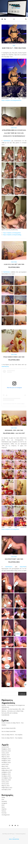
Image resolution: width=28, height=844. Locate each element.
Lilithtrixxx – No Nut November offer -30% (13, 709)
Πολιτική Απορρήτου (21, 833)
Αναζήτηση (22, 694)
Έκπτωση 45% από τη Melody (10, 713)
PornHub (4, 813)
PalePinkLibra (6, 140)
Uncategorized (5, 814)
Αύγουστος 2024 (6, 751)
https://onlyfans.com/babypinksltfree (11, 100)
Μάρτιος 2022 (5, 785)
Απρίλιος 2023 (6, 768)
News (3, 807)
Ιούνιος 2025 (5, 747)
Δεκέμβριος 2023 (6, 758)
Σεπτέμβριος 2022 (7, 778)
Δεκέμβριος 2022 (6, 772)
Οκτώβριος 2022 (6, 776)
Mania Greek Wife (11, 728)
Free (14, 45)
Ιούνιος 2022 (5, 783)
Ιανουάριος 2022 (6, 789)
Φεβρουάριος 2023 (7, 770)
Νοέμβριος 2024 (6, 749)
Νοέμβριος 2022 (6, 774)
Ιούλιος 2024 (5, 753)
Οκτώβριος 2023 (6, 762)
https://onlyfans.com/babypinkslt (12, 232)
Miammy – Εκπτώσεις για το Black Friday (12, 711)
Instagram (4, 803)
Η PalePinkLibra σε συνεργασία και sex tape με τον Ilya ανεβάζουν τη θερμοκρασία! (14, 133)
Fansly (3, 797)
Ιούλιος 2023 (5, 764)
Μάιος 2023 (5, 766)
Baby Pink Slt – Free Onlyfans (14, 48)
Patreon (4, 811)
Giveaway (4, 801)
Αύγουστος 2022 (6, 780)
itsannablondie (5, 715)
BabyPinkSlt (23, 566)
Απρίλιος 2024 (6, 754)
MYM (3, 805)
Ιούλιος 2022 (5, 782)
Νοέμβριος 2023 (6, 760)
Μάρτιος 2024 (5, 756)
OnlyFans (14, 127)
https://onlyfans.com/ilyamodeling (12, 234)
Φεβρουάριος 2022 (7, 787)
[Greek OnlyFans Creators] (14, 6)
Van (3, 728)
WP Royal (12, 833)
